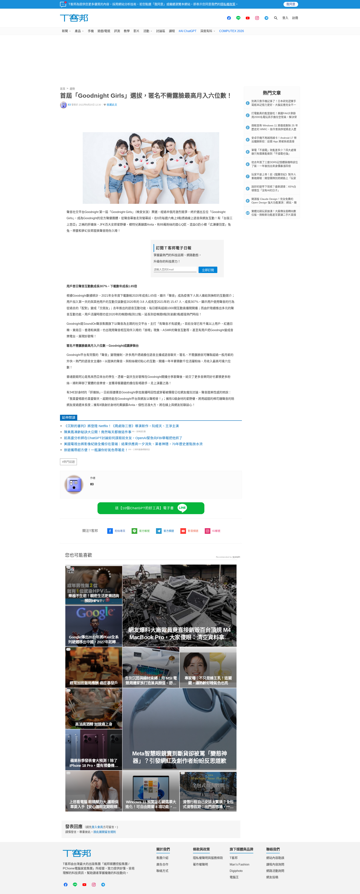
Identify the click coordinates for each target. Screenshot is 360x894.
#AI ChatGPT (187, 31)
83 (69, 104)
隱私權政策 (227, 4)
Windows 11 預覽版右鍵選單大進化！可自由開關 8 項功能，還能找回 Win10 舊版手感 (150, 804)
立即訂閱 (208, 270)
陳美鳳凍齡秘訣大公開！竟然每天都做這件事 (97, 432)
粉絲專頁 (120, 530)
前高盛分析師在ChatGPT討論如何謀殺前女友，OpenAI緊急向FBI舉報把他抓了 (123, 438)
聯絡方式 (162, 870)
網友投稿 (272, 877)
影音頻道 (193, 530)
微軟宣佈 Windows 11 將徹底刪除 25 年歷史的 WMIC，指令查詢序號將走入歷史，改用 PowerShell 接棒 (274, 129)
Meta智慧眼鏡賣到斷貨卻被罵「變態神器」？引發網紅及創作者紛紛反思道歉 (179, 757)
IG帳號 (216, 530)
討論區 (160, 31)
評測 (117, 31)
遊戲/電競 (104, 31)
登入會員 (97, 827)
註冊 (295, 18)
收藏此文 (112, 104)
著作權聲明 (200, 864)
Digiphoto (236, 870)
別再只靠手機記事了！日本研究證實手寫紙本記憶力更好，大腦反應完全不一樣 (273, 105)
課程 (172, 31)
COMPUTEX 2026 (231, 31)
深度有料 (206, 31)
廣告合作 (162, 864)
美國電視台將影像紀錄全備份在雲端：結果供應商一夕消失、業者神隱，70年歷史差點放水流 (133, 444)
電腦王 (234, 877)
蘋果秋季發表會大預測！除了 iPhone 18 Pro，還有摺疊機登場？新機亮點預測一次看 (93, 763)
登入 (285, 18)
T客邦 (234, 858)
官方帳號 (144, 530)
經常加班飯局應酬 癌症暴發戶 (94, 683)
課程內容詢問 (275, 864)
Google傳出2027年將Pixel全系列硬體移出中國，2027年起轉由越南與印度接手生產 (93, 639)
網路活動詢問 (275, 870)
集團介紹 (162, 858)
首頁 (62, 88)
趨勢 (72, 88)
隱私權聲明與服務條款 (208, 858)
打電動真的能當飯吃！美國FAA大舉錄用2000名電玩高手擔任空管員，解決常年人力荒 (274, 117)
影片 (137, 31)
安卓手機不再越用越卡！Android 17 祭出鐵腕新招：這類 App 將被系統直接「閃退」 (274, 141)
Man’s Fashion (239, 864)
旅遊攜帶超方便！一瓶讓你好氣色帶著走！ (96, 450)
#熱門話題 (68, 461)
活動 (146, 31)
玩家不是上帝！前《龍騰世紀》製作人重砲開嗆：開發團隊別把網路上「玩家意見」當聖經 (273, 178)
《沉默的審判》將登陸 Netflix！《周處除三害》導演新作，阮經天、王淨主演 (121, 426)
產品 (78, 31)
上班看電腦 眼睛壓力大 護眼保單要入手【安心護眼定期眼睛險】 (93, 804)
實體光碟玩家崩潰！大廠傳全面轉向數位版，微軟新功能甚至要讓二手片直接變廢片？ (273, 215)
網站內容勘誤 (275, 858)
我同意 (290, 4)
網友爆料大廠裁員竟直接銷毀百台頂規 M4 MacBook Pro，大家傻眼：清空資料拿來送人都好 (179, 634)
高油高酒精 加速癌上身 (93, 724)
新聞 (65, 31)
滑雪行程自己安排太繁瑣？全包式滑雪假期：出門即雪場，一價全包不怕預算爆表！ (208, 804)
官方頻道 (169, 530)
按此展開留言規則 (104, 831)
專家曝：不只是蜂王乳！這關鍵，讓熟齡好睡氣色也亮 (208, 680)
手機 (91, 31)
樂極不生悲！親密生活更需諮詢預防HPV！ (93, 598)
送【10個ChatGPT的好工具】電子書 (144, 508)
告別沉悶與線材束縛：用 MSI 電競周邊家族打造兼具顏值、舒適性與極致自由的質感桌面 (151, 681)
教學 (127, 31)
